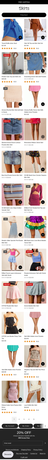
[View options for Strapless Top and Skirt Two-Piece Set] (43, 364)
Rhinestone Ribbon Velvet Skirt (33, 142)
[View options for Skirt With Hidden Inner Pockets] (43, 330)
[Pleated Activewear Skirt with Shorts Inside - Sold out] (35, 267)
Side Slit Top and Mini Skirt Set (33, 43)
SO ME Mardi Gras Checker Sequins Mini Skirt (35, 176)
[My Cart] (45, 8)
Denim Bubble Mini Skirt (31, 306)
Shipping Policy (26, 449)
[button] (45, 426)
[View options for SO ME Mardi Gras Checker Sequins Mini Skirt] (43, 169)
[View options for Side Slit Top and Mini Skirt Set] (43, 37)
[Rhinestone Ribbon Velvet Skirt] (35, 129)
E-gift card (24, 457)
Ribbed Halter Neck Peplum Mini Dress (12, 406)
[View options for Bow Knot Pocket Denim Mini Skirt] (20, 169)
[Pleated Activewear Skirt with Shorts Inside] (35, 260)
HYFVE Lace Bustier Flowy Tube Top (11, 337)
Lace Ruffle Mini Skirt (30, 405)
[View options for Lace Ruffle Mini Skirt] (43, 399)
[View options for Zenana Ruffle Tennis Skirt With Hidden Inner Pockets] (43, 104)
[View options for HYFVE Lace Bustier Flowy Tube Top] (20, 330)
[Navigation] (2, 8)
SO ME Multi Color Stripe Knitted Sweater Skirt (11, 209)
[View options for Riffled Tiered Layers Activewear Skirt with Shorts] (20, 267)
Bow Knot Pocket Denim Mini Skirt (12, 175)
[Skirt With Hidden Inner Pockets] (35, 323)
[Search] (40, 8)
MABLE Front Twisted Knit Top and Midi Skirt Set (34, 209)
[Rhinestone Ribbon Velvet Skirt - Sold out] (35, 137)
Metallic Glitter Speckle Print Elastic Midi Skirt (12, 241)
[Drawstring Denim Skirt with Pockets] (35, 63)
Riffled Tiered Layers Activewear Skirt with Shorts (11, 274)
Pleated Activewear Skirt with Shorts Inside (35, 274)
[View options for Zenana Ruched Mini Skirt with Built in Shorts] (20, 104)
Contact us (33, 453)
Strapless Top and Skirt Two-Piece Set (34, 371)
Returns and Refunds (12, 449)
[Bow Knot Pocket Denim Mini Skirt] (13, 162)
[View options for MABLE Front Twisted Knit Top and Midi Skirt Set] (43, 202)
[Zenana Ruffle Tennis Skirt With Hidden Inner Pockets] (35, 97)
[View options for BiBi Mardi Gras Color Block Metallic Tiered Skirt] (43, 234)
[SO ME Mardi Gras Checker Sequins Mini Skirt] (35, 162)
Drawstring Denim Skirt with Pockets (35, 76)
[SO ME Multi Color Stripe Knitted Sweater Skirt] (13, 194)
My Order (25, 426)
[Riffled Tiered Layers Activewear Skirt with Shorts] (13, 260)
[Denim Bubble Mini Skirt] (35, 292)
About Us (42, 453)
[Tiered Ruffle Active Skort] (13, 30)
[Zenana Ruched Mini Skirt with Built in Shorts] (13, 97)
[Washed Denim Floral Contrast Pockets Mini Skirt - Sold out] (12, 137)
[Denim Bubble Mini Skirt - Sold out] (35, 300)
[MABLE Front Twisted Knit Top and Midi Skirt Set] (35, 194)
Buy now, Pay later (22, 453)
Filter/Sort (24, 15)
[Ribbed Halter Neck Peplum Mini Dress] (13, 392)
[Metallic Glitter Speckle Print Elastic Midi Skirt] (13, 227)
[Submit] (45, 443)
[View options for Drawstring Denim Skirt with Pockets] (43, 71)
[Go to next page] (33, 419)
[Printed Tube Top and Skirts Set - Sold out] (12, 71)
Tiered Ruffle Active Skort (9, 43)
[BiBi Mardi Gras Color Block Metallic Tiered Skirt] (35, 227)
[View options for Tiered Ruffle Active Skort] (20, 37)
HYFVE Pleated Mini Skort (10, 306)
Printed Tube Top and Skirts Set (11, 76)
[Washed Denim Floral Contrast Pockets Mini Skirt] (13, 129)
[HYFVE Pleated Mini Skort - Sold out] (12, 300)
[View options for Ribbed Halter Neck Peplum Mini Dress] (20, 399)
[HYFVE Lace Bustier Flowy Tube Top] (13, 323)
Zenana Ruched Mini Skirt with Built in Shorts (12, 111)
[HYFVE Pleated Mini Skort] (13, 292)
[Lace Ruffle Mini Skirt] (35, 392)
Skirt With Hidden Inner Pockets (33, 336)
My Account (10, 426)
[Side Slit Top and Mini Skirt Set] (35, 30)
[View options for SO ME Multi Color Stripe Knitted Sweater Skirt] (20, 202)
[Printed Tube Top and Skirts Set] (13, 63)
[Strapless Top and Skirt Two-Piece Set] (35, 356)
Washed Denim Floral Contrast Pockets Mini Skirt (11, 143)
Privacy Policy (37, 449)
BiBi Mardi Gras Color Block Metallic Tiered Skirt (35, 241)
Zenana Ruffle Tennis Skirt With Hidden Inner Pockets (33, 111)
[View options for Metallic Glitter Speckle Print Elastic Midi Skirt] (20, 234)
